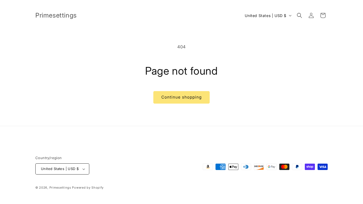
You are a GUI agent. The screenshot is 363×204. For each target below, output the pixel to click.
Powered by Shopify (88, 187)
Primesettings (60, 187)
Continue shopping (181, 97)
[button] (299, 15)
